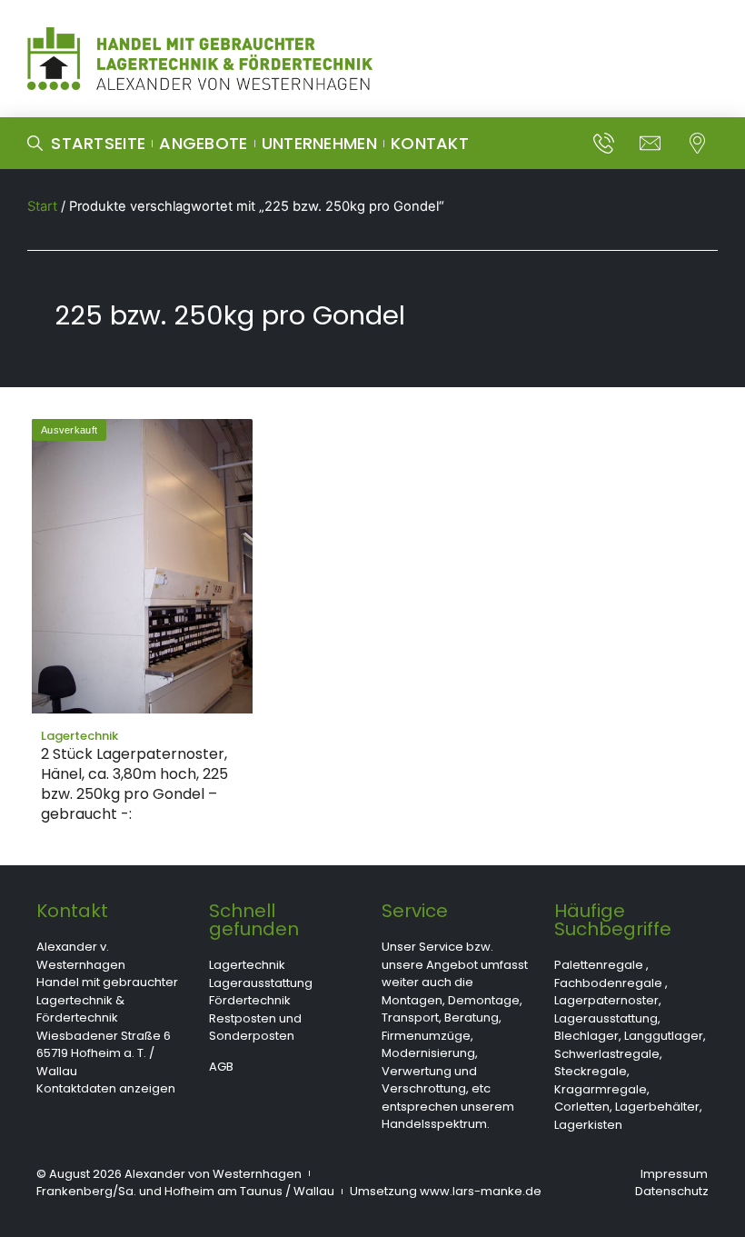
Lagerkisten (588, 1124)
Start (42, 206)
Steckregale (590, 1071)
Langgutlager (663, 1035)
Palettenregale (598, 964)
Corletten (582, 1106)
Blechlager (586, 1035)
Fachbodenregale (608, 983)
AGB (221, 1066)
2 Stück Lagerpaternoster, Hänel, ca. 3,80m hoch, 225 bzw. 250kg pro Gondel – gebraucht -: (134, 783)
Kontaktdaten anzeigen (105, 1088)
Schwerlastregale (607, 1053)
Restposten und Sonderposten (255, 1027)
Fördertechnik (250, 1000)
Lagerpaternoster (606, 1000)
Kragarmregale (600, 1089)
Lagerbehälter (657, 1106)
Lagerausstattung (261, 983)
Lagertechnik (247, 964)
